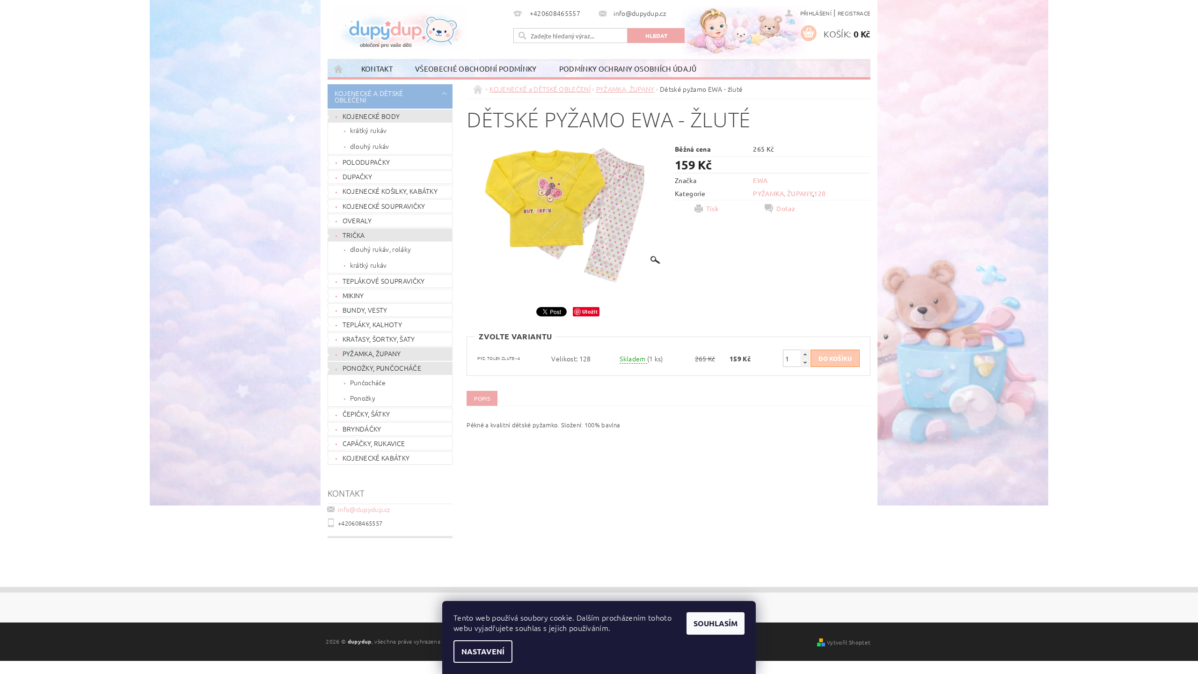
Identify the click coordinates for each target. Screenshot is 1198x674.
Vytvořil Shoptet (848, 642)
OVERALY (357, 220)
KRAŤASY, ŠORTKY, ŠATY (379, 339)
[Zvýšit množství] (805, 354)
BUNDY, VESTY (365, 310)
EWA (760, 180)
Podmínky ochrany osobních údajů (628, 68)
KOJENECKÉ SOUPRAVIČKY (384, 206)
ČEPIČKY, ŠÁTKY (366, 413)
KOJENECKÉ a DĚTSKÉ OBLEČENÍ (369, 96)
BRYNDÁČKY (362, 428)
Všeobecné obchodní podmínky (476, 68)
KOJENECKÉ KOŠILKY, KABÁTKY (390, 191)
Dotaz (785, 208)
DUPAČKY (357, 176)
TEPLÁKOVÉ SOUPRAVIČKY (384, 281)
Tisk (712, 208)
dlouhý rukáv (369, 146)
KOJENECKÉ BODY (371, 116)
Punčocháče (368, 382)
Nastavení (482, 651)
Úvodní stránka (339, 68)
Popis (482, 398)
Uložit (590, 311)
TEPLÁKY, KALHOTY (372, 324)
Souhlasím (716, 623)
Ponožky (362, 398)
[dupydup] (399, 28)
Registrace (854, 13)
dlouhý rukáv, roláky (380, 249)
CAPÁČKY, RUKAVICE (374, 443)
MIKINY (353, 295)
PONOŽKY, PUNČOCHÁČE (382, 368)
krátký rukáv (368, 130)
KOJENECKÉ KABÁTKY (376, 457)
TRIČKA (354, 235)
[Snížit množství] (805, 362)
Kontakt (377, 68)
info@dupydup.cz (364, 509)
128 (819, 193)
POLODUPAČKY (366, 162)
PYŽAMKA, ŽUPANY (372, 353)
